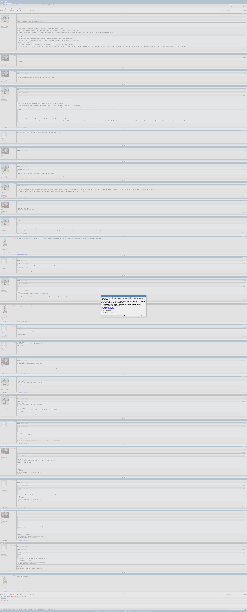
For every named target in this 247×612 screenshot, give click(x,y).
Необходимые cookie (107, 310)
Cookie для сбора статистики (108, 312)
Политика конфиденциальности (107, 308)
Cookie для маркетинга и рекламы (109, 313)
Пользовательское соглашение (107, 307)
